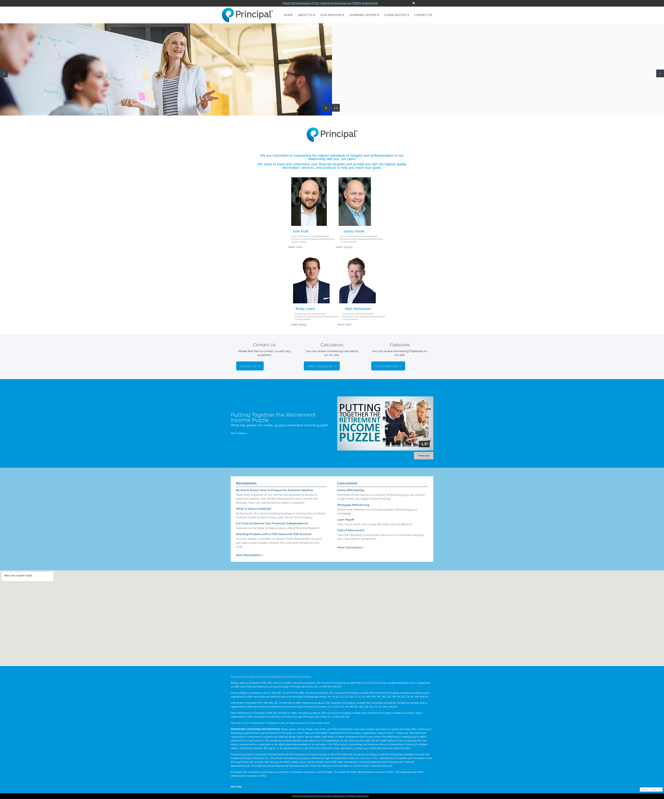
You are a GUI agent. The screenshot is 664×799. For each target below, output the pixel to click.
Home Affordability (351, 490)
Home (288, 15)
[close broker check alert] (413, 3)
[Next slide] (660, 73)
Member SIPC (369, 758)
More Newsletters (249, 555)
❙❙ (336, 107)
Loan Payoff (345, 519)
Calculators (347, 483)
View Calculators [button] (320, 366)
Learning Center (363, 15)
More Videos (239, 433)
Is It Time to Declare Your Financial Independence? (272, 523)
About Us (305, 15)
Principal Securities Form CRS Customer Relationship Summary (271, 676)
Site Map (236, 786)
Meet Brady (299, 324)
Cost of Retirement (350, 530)
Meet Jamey (344, 247)
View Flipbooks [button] (386, 366)
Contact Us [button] (248, 366)
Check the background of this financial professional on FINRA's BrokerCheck (330, 3)
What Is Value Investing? (253, 508)
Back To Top (649, 789)
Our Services (331, 15)
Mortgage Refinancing (353, 505)
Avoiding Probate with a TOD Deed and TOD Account (274, 534)
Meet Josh (295, 247)
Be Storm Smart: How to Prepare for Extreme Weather (274, 490)
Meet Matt (344, 324)
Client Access (395, 15)
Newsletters (246, 483)
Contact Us (423, 15)
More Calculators (350, 547)
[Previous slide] (4, 73)
